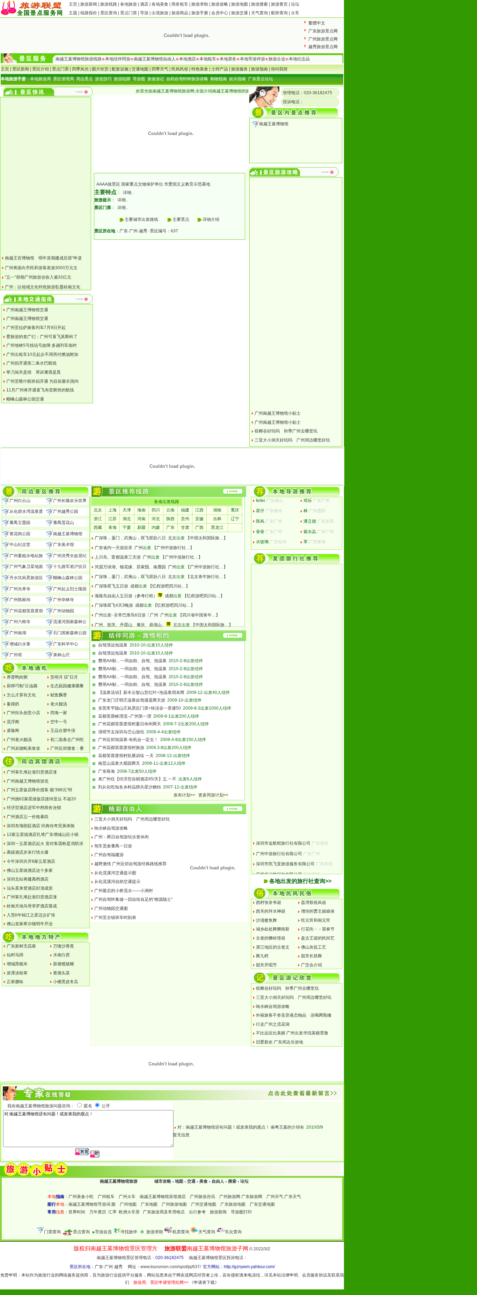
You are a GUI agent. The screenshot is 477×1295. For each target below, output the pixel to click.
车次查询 (233, 1231)
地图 (179, 1181)
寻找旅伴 (128, 1231)
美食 (203, 1181)
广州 (133, 231)
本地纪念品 (299, 59)
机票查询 (181, 1231)
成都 (134, 586)
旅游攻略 (219, 4)
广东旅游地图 (232, 1204)
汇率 (112, 1212)
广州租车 (106, 1196)
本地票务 (228, 59)
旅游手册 (199, 12)
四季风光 (80, 69)
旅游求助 (200, 4)
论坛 (295, 4)
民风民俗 (179, 69)
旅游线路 (108, 4)
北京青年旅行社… (206, 576)
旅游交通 (239, 12)
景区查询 (108, 12)
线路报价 (88, 12)
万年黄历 (97, 1212)
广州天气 (274, 1196)
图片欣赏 (100, 69)
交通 (191, 1181)
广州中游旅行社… (173, 547)
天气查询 (259, 12)
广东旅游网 (251, 1196)
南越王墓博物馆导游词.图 (92, 1204)
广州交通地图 (203, 1204)
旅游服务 (239, 69)
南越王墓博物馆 (273, 123)
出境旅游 (160, 12)
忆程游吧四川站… (169, 586)
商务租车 (179, 4)
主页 (73, 4)
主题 (73, 12)
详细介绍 (210, 219)
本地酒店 (187, 59)
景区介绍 (40, 69)
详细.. (128, 192)
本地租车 (207, 59)
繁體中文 (316, 23)
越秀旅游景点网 (323, 46)
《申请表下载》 (204, 1282)
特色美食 (199, 69)
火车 (295, 12)
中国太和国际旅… (206, 538)
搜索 (231, 1181)
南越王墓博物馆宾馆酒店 (163, 1196)
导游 (144, 12)
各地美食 (160, 4)
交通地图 (140, 69)
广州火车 (127, 1196)
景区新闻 (20, 69)
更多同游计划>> (213, 795)
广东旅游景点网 (323, 31)
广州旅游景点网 (323, 39)
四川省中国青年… (199, 615)
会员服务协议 (314, 1275)
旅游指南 (259, 69)
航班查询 (279, 12)
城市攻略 (162, 1181)
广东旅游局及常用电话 (164, 1212)
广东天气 (292, 1196)
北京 (172, 538)
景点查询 (81, 1231)
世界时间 (76, 1212)
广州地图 (128, 1204)
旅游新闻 (89, 4)
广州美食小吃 (81, 1196)
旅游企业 (277, 59)
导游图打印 (241, 1212)
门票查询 (52, 1231)
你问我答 (279, 69)
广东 (123, 231)
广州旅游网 (229, 1196)
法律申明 (289, 1275)
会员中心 (219, 12)
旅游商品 (179, 12)
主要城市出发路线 (141, 219)
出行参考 (197, 1212)
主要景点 (181, 219)
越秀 (143, 231)
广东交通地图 (262, 1204)
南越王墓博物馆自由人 (155, 59)
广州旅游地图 (174, 1204)
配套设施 (120, 69)
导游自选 (103, 1231)
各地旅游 (128, 4)
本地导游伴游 (252, 59)
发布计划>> (184, 795)
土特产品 (219, 69)
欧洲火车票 (129, 1212)
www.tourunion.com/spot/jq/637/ (170, 1266)
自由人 (218, 1181)
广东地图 (149, 1204)
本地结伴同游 (117, 59)
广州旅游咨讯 (202, 1196)
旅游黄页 (279, 4)
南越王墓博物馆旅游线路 (79, 59)
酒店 (144, 4)
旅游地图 (239, 4)
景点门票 (128, 12)
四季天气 (160, 69)
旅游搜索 (259, 4)
